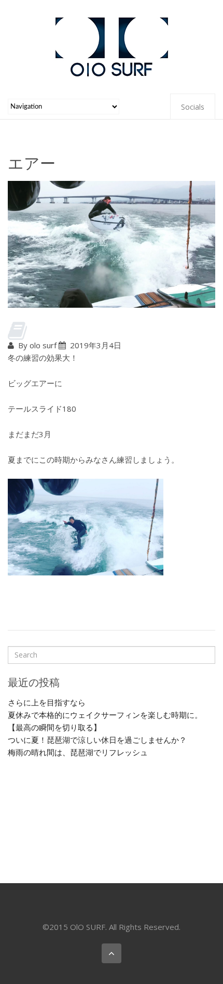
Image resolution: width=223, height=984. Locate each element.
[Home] (111, 46)
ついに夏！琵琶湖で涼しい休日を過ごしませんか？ (97, 739)
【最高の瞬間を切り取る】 (54, 727)
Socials (192, 107)
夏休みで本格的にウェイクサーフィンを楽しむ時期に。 (105, 715)
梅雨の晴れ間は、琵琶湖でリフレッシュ (78, 752)
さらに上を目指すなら (47, 702)
